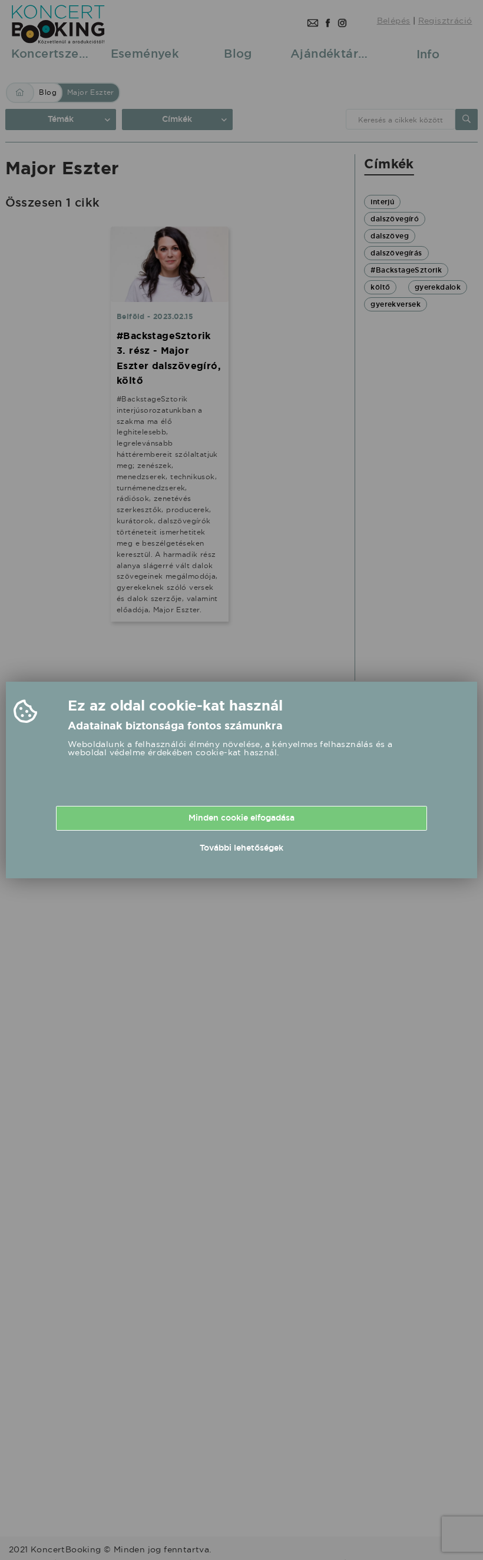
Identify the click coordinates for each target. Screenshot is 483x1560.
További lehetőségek (241, 847)
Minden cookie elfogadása (241, 817)
